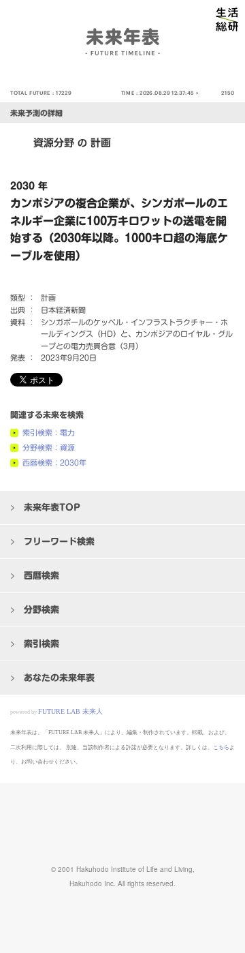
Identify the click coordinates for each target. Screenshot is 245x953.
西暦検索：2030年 (54, 462)
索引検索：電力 (48, 432)
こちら (221, 747)
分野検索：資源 (48, 447)
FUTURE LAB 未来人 (70, 711)
